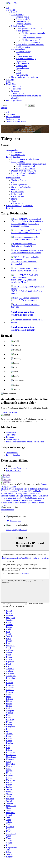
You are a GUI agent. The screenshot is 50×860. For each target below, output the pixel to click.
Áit (7, 7)
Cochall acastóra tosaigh (26, 59)
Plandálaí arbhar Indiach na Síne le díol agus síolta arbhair (24, 489)
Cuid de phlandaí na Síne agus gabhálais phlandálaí (22, 491)
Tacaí (18, 72)
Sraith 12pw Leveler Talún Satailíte (25, 232)
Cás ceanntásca (22, 63)
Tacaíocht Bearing (23, 52)
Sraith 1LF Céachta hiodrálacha (24, 300)
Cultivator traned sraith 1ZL (22, 246)
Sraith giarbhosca (23, 31)
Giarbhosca (21, 61)
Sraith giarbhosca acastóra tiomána (30, 28)
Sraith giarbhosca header (31, 38)
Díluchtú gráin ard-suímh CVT (28, 42)
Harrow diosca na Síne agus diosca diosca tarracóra (22, 493)
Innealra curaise (22, 17)
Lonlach (44, 484)
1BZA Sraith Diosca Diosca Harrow (26, 253)
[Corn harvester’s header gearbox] (27, 322)
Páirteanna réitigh (18, 49)
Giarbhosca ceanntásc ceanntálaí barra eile (22, 313)
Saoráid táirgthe (17, 93)
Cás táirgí (10, 79)
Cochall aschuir (22, 68)
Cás (17, 54)
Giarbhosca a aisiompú (31, 40)
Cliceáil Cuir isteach (9, 412)
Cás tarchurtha (22, 75)
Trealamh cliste (17, 14)
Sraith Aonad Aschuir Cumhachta (30, 45)
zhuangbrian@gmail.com (16, 468)
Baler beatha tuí (22, 21)
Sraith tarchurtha (23, 47)
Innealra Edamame (24, 24)
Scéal (8, 82)
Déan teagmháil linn (14, 100)
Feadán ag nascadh (24, 56)
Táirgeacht (10, 10)
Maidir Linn (11, 84)
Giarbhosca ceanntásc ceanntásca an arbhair (23, 328)
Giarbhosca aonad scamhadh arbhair (31, 164)
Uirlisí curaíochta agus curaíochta (24, 77)
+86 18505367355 (13, 470)
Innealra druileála (23, 19)
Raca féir (15, 12)
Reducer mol (21, 65)
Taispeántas (16, 89)
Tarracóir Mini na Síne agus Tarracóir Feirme (19, 496)
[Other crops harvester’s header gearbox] (27, 307)
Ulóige (19, 70)
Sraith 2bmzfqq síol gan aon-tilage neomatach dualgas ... (25, 224)
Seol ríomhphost (7, 510)
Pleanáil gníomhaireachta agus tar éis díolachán (25, 442)
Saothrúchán (16, 86)
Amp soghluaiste (9, 486)
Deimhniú (15, 91)
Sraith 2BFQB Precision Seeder (24, 271)
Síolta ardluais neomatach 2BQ (23, 239)
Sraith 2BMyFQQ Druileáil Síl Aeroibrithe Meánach (23, 281)
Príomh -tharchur (18, 26)
